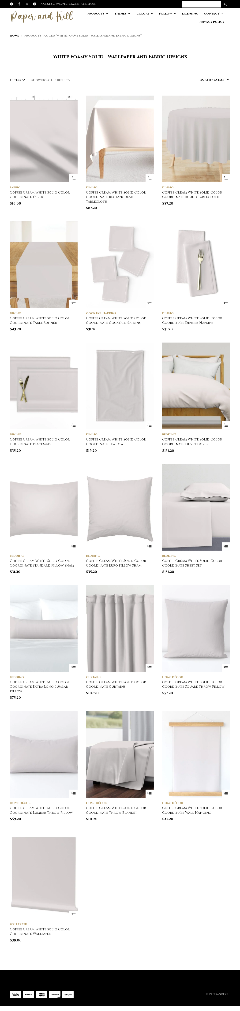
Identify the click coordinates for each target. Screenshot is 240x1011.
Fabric (15, 187)
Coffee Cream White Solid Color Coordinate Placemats (40, 441)
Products (95, 13)
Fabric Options (73, 178)
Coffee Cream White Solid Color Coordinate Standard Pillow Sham (42, 563)
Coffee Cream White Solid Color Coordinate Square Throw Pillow (193, 684)
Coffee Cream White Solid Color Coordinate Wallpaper (40, 931)
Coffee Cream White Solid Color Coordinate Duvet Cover (192, 441)
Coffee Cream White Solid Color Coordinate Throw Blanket (116, 810)
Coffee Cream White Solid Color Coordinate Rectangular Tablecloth (116, 197)
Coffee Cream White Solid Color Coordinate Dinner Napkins (192, 320)
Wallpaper (18, 924)
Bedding (169, 434)
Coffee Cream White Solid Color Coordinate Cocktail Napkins (116, 320)
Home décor (172, 677)
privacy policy (211, 22)
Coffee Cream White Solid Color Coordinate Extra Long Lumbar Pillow (40, 687)
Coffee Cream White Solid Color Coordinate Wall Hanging (192, 810)
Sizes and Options (150, 178)
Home (14, 35)
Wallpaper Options (73, 915)
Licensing (190, 13)
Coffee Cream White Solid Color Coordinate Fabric (40, 194)
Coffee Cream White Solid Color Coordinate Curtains (116, 684)
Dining (92, 187)
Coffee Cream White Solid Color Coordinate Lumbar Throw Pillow (41, 810)
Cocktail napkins (101, 313)
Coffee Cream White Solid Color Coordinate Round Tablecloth (192, 194)
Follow (165, 13)
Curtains (93, 677)
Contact (212, 13)
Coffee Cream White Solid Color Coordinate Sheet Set (192, 563)
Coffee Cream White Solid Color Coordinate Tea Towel (116, 441)
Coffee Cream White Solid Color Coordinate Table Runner (40, 320)
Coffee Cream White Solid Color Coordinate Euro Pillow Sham (116, 563)
